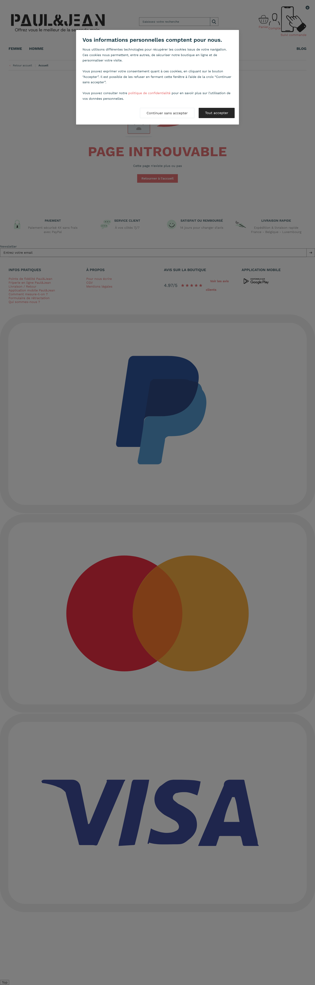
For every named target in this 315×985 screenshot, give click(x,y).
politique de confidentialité (149, 93)
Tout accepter (216, 113)
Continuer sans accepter (167, 113)
